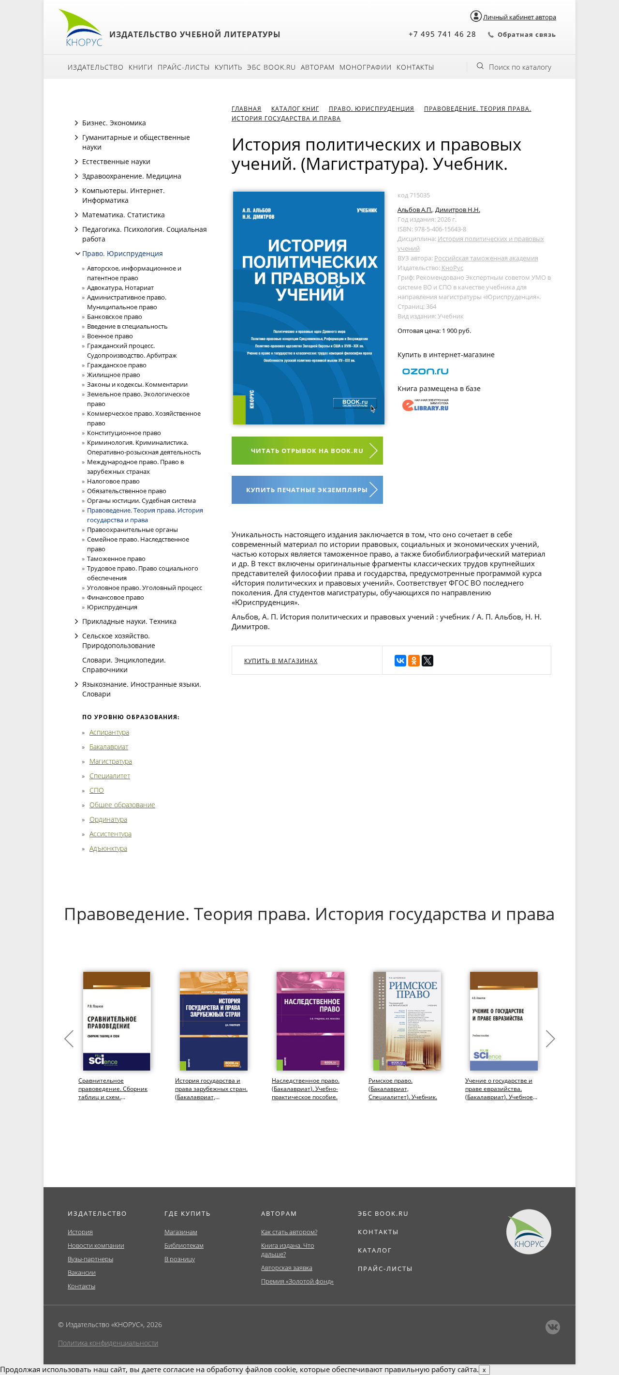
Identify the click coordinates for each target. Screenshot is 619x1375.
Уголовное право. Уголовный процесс (144, 587)
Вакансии (82, 1272)
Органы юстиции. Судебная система (141, 500)
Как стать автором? (289, 1231)
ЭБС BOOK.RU (383, 1213)
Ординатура (108, 819)
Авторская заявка (286, 1267)
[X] (427, 660)
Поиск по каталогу (520, 67)
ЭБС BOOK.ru (271, 67)
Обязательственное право (126, 490)
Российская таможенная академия (486, 258)
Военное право (110, 336)
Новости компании (96, 1245)
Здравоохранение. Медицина (131, 176)
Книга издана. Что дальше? (287, 1249)
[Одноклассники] (414, 660)
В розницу (179, 1258)
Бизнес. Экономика (114, 122)
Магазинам (180, 1231)
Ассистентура (110, 833)
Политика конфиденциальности (108, 1342)
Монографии (365, 67)
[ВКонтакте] (400, 660)
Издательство (96, 67)
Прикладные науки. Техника (129, 621)
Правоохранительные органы (132, 529)
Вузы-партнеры (90, 1258)
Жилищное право (113, 374)
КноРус (452, 267)
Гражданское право (117, 365)
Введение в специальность (127, 326)
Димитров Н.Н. (457, 209)
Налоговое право (113, 481)
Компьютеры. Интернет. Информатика (123, 195)
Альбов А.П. (415, 209)
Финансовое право (115, 597)
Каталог (375, 1250)
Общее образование (122, 804)
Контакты (415, 67)
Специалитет (109, 775)
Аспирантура (109, 732)
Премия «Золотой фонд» (297, 1281)
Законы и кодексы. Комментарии (137, 384)
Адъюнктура (108, 848)
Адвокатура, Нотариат (120, 287)
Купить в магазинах (281, 661)
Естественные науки (116, 161)
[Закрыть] (78, 253)
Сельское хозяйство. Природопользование (118, 640)
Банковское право (114, 316)
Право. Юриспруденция (122, 253)
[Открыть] (76, 123)
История (80, 1231)
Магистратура (110, 761)
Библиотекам (184, 1245)
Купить (228, 67)
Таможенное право (116, 558)
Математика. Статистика (123, 214)
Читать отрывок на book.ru (307, 450)
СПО (96, 790)
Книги (141, 67)
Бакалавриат (108, 746)
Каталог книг (295, 109)
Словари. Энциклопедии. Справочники (124, 664)
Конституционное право (124, 432)
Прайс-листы (184, 67)
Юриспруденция (112, 607)
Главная (247, 109)
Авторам (318, 67)
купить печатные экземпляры (307, 489)
